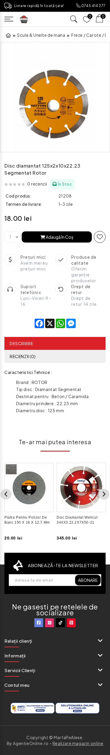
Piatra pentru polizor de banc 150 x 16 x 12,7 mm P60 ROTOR (27, 522)
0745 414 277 (93, 6)
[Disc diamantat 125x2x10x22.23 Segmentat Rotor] (55, 97)
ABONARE (88, 580)
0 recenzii (37, 183)
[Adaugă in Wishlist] (100, 237)
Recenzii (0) (22, 356)
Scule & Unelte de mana (41, 35)
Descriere (21, 343)
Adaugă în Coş (59, 237)
